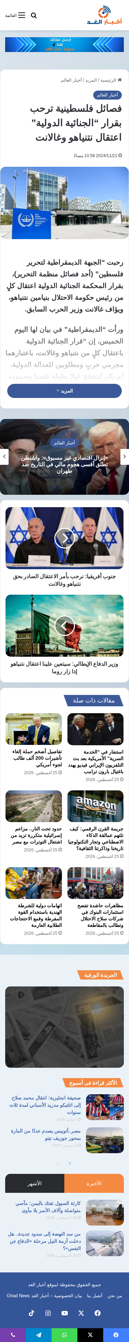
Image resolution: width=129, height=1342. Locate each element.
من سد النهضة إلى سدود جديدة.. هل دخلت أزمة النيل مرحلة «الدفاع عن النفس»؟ (44, 1241)
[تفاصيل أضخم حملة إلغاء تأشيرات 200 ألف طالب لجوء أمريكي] (34, 729)
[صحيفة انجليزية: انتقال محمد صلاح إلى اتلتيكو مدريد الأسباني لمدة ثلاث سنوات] (105, 1107)
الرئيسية (109, 80)
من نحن (114, 1295)
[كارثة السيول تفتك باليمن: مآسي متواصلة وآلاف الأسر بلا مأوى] (105, 1213)
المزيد (91, 80)
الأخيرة (94, 1183)
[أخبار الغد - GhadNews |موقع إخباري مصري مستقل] (104, 15)
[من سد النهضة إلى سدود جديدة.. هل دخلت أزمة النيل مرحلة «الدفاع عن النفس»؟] (105, 1243)
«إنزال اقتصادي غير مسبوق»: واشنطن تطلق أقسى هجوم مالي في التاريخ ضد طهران (64, 463)
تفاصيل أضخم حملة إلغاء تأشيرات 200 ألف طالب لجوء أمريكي (37, 758)
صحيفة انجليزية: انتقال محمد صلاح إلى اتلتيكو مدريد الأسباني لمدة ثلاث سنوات (45, 1105)
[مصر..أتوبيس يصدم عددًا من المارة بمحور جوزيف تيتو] (105, 1140)
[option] (64, 457)
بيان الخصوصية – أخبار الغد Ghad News (44, 1295)
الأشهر (35, 1183)
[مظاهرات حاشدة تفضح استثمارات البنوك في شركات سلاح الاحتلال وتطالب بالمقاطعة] (95, 883)
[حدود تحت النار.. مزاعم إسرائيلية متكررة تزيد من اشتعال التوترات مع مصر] (34, 806)
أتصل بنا (95, 1295)
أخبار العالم (71, 80)
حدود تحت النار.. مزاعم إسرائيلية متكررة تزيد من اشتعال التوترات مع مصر (36, 835)
